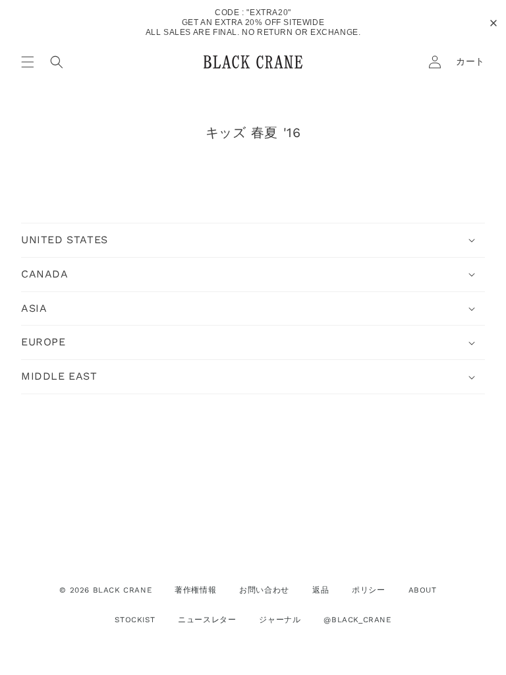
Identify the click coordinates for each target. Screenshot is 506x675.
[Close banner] (493, 23)
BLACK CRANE (122, 590)
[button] (27, 61)
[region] (253, 22)
